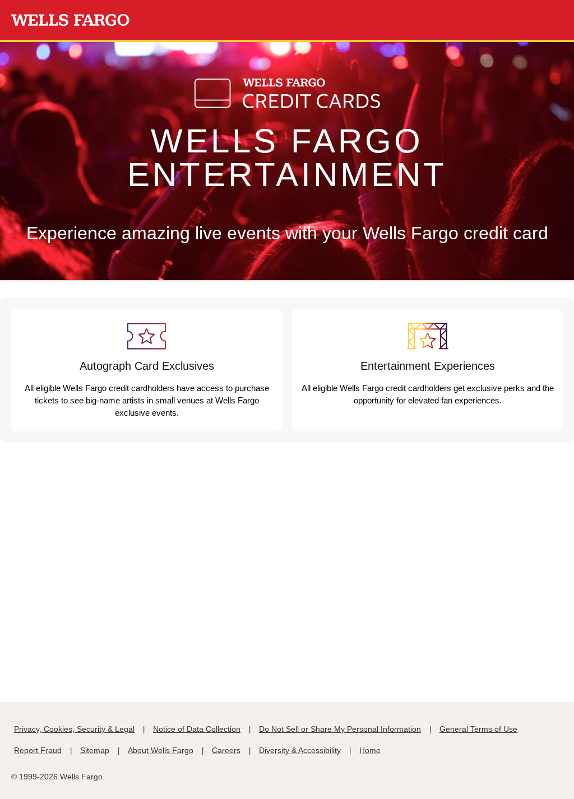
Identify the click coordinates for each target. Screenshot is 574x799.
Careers (226, 750)
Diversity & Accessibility (300, 750)
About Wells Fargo (160, 750)
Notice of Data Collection (196, 728)
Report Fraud (38, 750)
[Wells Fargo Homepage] (70, 20)
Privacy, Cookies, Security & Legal (74, 728)
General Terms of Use (478, 728)
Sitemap (94, 750)
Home (370, 750)
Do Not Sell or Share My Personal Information (340, 728)
